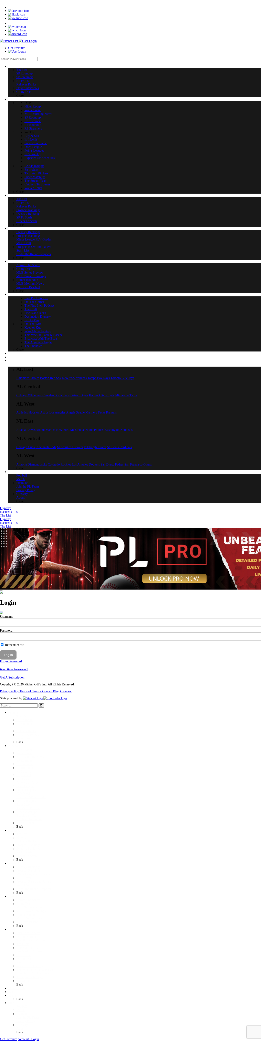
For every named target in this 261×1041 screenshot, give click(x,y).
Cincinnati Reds (45, 447)
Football (21, 1006)
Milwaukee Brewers (70, 447)
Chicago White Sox (29, 395)
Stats (11, 991)
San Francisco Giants (138, 464)
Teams (12, 995)
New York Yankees (74, 378)
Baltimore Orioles (27, 378)
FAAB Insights (26, 801)
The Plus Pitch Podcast (31, 940)
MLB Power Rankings (31, 911)
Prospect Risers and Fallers (33, 881)
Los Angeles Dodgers (86, 464)
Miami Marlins (45, 429)
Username (6, 616)
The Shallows (25, 980)
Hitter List (22, 727)
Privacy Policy (10, 691)
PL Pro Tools (16, 988)
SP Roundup (24, 720)
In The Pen (23, 955)
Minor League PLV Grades (34, 874)
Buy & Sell (23, 775)
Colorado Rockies (59, 464)
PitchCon (22, 1014)
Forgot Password (11, 661)
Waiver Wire (24, 753)
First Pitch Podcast (28, 933)
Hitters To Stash (26, 856)
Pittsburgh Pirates (95, 447)
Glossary (66, 691)
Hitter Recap (24, 749)
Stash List (22, 885)
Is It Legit (22, 778)
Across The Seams (28, 900)
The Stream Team (27, 815)
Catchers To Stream (29, 819)
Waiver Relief (25, 823)
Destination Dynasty (29, 951)
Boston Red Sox (50, 378)
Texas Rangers (107, 412)
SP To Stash (24, 852)
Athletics (22, 412)
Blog (56, 691)
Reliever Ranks (26, 731)
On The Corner (26, 936)
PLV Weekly (24, 793)
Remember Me (14, 644)
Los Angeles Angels (62, 412)
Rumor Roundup (27, 914)
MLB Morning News (30, 756)
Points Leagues (26, 790)
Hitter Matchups (26, 812)
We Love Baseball (28, 922)
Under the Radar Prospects (33, 889)
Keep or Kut (24, 962)
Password (6, 630)
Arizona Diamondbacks (31, 464)
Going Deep (24, 738)
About (20, 1028)
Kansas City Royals (101, 395)
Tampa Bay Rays (98, 378)
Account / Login (28, 1039)
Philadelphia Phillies (90, 429)
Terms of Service (31, 691)
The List (5, 515)
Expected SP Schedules (31, 797)
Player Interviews (27, 734)
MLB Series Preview (29, 907)
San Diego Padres (112, 464)
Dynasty (5, 508)
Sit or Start (23, 804)
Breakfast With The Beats (32, 973)
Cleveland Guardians (56, 395)
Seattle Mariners (86, 412)
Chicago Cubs (25, 447)
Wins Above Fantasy (29, 966)
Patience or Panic (27, 782)
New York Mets (66, 429)
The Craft (22, 944)
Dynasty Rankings (28, 848)
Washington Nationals (118, 429)
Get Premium (16, 48)
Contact (47, 691)
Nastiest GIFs (9, 511)
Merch (20, 1010)
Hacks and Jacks (27, 947)
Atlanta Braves (25, 429)
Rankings (14, 830)
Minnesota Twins (126, 395)
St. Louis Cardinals (119, 447)
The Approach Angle (29, 977)
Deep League (25, 786)
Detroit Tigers (79, 395)
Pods (11, 929)
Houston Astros (39, 412)
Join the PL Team (27, 1017)
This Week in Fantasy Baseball (36, 969)
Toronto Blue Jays (122, 378)
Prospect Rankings (28, 845)
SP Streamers (24, 723)
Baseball (13, 896)
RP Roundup (24, 767)
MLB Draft (23, 878)
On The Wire (24, 958)
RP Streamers (25, 771)
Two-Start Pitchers (28, 808)
